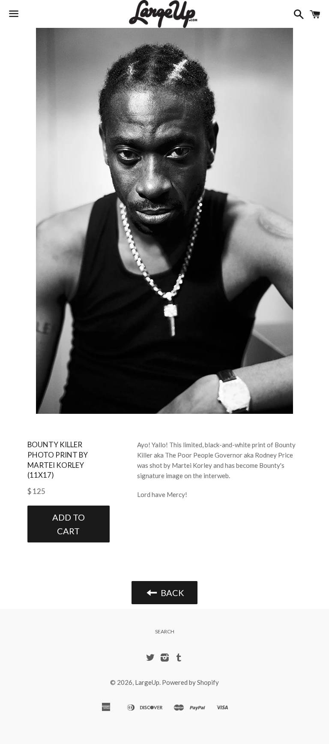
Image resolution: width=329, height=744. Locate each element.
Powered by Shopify (190, 682)
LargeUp (147, 682)
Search (164, 631)
